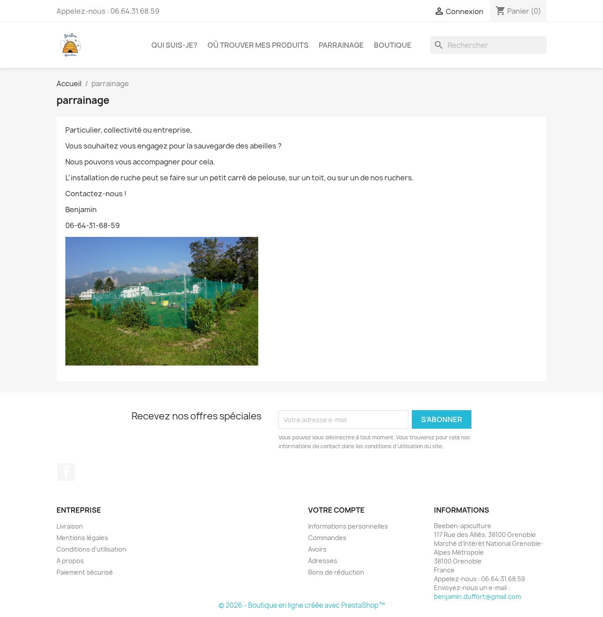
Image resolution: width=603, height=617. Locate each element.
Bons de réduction (336, 572)
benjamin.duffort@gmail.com (477, 596)
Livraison (70, 526)
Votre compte (336, 510)
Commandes (327, 537)
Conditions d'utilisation (91, 549)
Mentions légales (82, 537)
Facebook (66, 472)
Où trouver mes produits (258, 45)
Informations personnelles (348, 526)
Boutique (392, 45)
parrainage (341, 45)
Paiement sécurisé (85, 572)
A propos (70, 560)
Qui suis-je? (174, 45)
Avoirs (317, 549)
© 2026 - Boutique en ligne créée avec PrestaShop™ (302, 605)
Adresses (322, 560)
